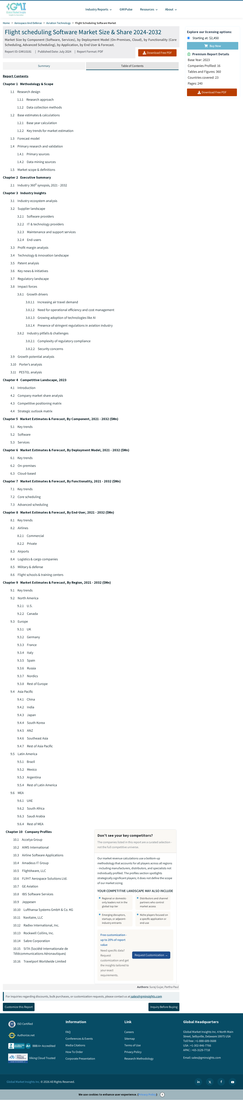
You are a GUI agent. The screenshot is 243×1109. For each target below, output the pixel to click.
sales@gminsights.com (146, 996)
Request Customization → (151, 955)
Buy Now (215, 46)
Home (6, 23)
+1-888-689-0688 (205, 1041)
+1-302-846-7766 (200, 1045)
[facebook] (221, 1082)
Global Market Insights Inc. (23, 1082)
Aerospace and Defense (28, 23)
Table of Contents (132, 66)
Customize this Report (19, 1007)
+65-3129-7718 (201, 1050)
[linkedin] (198, 1082)
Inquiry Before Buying (164, 1007)
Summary (44, 66)
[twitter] (210, 1082)
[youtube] (232, 1082)
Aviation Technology (58, 23)
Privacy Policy (147, 1094)
